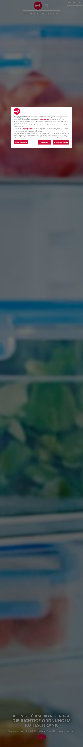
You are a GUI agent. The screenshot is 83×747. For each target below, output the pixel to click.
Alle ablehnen (44, 142)
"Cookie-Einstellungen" (28, 128)
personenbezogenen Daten (45, 119)
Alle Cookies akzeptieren (61, 142)
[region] (41, 127)
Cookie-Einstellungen (21, 142)
